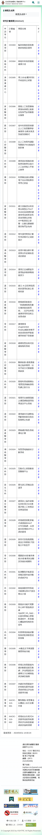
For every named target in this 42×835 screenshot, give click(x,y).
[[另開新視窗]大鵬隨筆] (31, 806)
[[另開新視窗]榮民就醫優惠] (31, 792)
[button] (38, 831)
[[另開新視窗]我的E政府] (11, 799)
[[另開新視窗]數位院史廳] (25, 799)
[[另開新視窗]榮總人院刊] (11, 792)
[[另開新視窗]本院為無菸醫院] (11, 812)
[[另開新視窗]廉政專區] (30, 813)
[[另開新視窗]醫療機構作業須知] (11, 805)
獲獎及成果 (20, 14)
